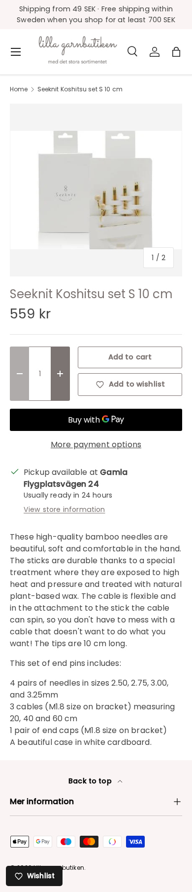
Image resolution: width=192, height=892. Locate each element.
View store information (64, 509)
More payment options (96, 444)
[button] (176, 52)
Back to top (91, 781)
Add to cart (130, 357)
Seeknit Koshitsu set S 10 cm (80, 89)
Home (19, 89)
